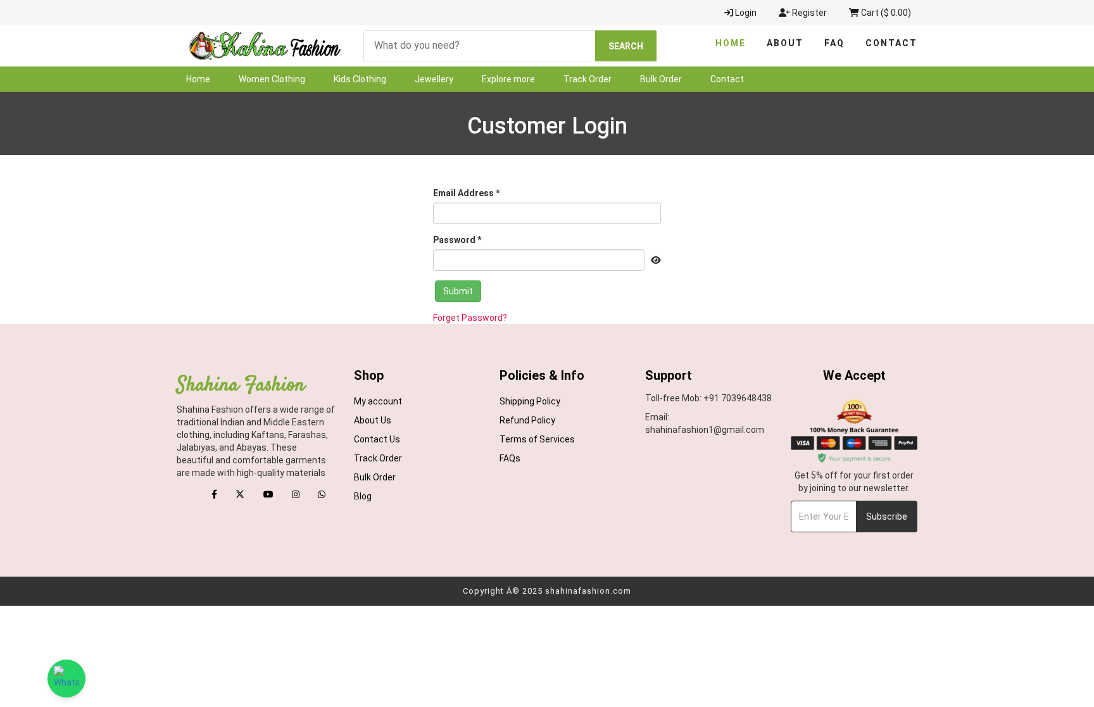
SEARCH (625, 46)
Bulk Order (661, 79)
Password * (457, 240)
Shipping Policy (530, 401)
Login (745, 13)
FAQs (510, 458)
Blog (363, 496)
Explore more (508, 79)
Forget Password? (470, 318)
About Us (372, 420)
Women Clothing (272, 79)
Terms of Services (537, 439)
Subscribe (886, 516)
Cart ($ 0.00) (885, 13)
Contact (891, 43)
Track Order (587, 79)
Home (730, 43)
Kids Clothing (360, 79)
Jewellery (434, 79)
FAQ (834, 43)
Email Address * (466, 193)
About (785, 43)
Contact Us (377, 439)
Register (808, 13)
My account (378, 401)
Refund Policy (527, 420)
